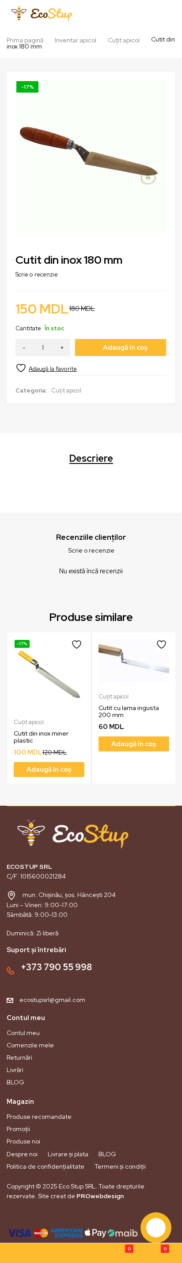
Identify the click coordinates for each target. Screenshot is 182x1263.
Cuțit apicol (124, 40)
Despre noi (22, 1154)
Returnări (19, 1057)
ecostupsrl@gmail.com (52, 1000)
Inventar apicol (75, 40)
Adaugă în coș (125, 347)
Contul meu (23, 1033)
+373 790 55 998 (56, 967)
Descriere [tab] (91, 458)
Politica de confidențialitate (45, 1166)
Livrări (15, 1070)
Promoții (18, 1129)
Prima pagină (25, 40)
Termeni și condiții (120, 1166)
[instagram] (28, 1216)
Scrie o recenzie (36, 274)
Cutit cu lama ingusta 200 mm (129, 711)
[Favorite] (46, 368)
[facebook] (13, 1216)
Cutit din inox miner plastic (41, 736)
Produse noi (23, 1141)
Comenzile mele (30, 1045)
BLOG (15, 1082)
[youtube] (43, 1216)
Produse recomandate (39, 1117)
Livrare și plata (68, 1154)
